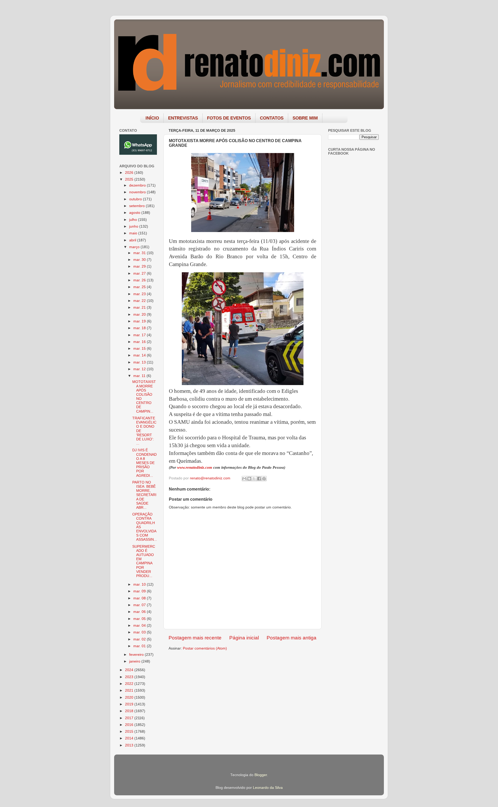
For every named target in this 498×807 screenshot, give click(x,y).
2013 (129, 745)
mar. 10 (140, 584)
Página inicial (244, 637)
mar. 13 (140, 362)
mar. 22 (140, 301)
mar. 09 (140, 591)
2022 (129, 684)
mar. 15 (140, 348)
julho (133, 220)
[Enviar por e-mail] (244, 478)
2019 (129, 704)
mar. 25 (140, 287)
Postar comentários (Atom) (205, 648)
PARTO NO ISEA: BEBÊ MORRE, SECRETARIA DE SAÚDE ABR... (144, 495)
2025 (129, 179)
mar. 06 (140, 612)
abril (133, 240)
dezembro (138, 185)
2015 (129, 731)
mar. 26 (140, 280)
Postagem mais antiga (291, 637)
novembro (138, 192)
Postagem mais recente (195, 637)
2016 (129, 725)
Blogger (260, 775)
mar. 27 (140, 273)
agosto (135, 213)
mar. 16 (140, 342)
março (135, 247)
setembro (137, 206)
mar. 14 (140, 355)
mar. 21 (140, 307)
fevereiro (137, 655)
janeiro (135, 661)
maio (133, 233)
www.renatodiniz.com (194, 467)
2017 (129, 718)
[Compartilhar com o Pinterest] (264, 478)
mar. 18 (140, 328)
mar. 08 (140, 598)
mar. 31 (140, 253)
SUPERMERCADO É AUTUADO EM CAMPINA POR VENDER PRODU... (143, 561)
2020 (129, 697)
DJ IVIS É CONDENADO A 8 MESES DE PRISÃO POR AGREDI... (144, 462)
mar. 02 (140, 639)
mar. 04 (140, 625)
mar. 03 (140, 632)
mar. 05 (140, 619)
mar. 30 (140, 260)
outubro (136, 199)
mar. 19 (140, 321)
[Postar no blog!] (249, 478)
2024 (129, 670)
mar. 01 (140, 646)
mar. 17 (140, 335)
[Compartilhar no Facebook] (259, 478)
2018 (129, 711)
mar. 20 (140, 314)
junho (134, 226)
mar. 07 (140, 605)
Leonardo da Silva (268, 788)
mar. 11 (140, 376)
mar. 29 (140, 266)
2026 (129, 173)
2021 (129, 690)
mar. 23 (140, 294)
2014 (129, 738)
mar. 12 (140, 369)
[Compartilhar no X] (254, 478)
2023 (129, 677)
